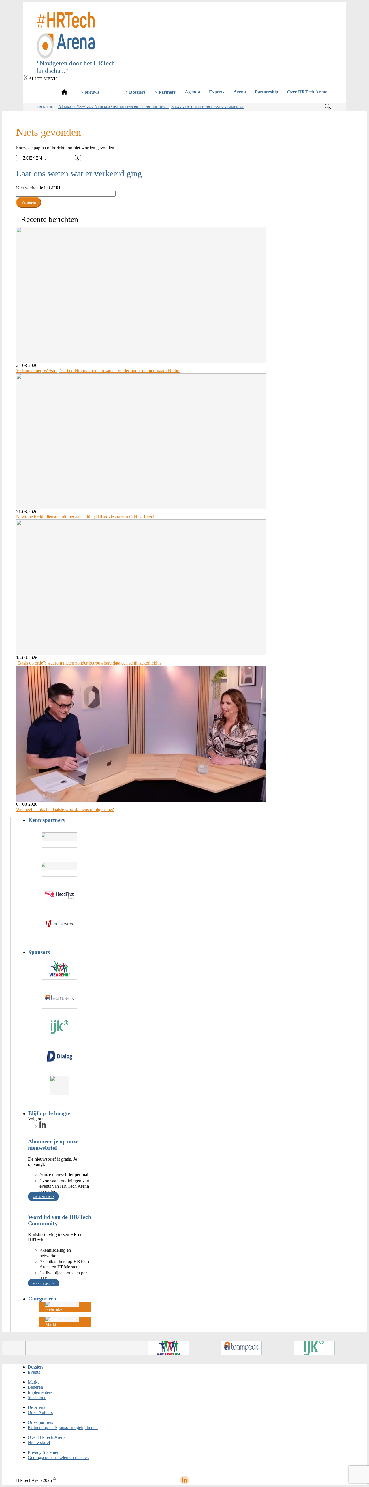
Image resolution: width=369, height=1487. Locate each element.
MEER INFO (42, 1283)
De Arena (36, 1407)
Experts (216, 91)
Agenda (192, 91)
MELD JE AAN (185, 50)
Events (34, 1372)
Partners (167, 92)
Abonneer (42, 1196)
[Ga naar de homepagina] (64, 91)
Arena (240, 91)
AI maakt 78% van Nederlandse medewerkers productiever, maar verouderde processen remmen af (151, 106)
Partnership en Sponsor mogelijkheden (63, 1427)
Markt (33, 1381)
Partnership (266, 91)
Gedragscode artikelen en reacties (58, 1457)
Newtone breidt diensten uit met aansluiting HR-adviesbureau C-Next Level (85, 516)
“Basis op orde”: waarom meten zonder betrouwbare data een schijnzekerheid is (88, 662)
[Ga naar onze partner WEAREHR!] (59, 970)
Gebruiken (55, 1309)
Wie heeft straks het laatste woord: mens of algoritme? (65, 809)
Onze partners (40, 1422)
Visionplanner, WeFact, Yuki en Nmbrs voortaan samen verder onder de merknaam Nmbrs (98, 370)
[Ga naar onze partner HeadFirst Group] (59, 896)
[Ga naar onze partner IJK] (59, 1028)
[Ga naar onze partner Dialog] (59, 1057)
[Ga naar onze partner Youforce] (59, 867)
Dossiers (137, 92)
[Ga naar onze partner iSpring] (59, 838)
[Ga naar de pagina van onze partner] (22, 1348)
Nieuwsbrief (39, 1442)
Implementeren (41, 1392)
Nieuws (92, 92)
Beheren (35, 1387)
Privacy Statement (44, 1452)
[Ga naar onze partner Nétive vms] (59, 925)
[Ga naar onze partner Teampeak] (59, 999)
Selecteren (37, 1397)
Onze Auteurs (40, 1412)
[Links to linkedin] (42, 1126)
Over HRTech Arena (307, 91)
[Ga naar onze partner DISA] (59, 1086)
